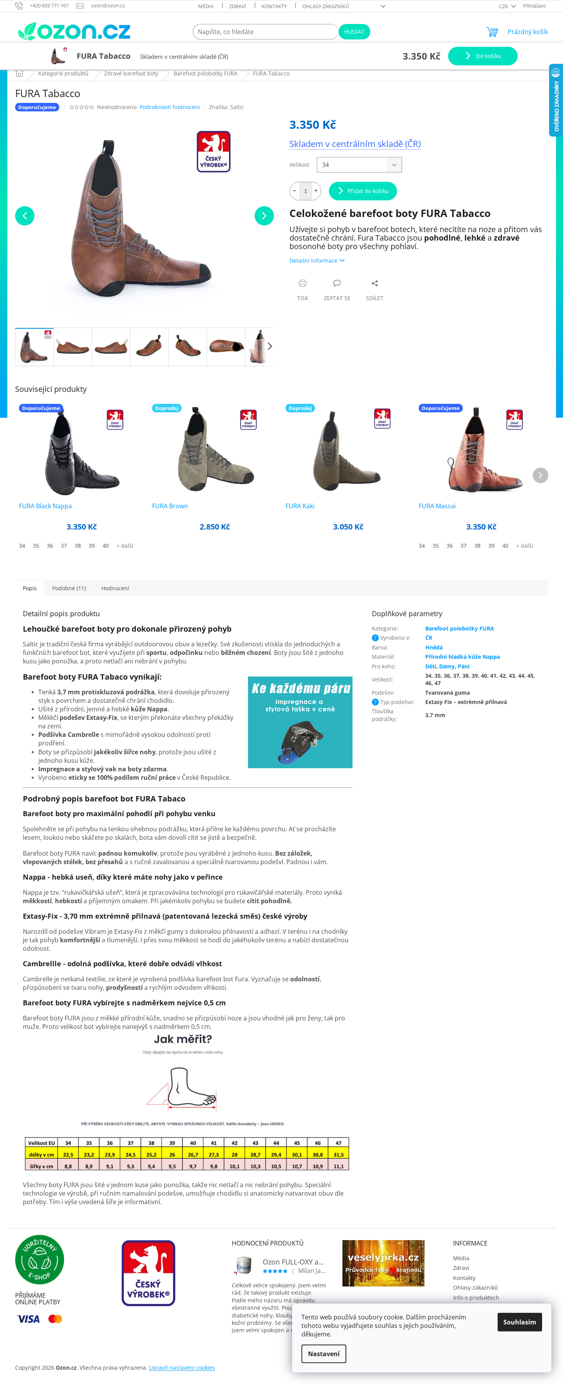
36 (50, 545)
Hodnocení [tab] (115, 588)
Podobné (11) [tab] (69, 588)
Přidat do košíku (368, 191)
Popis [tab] (30, 588)
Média (206, 6)
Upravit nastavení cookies (182, 1367)
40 (106, 545)
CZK (504, 6)
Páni (463, 666)
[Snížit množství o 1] (294, 191)
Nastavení (324, 1354)
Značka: (226, 107)
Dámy (447, 666)
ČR (428, 637)
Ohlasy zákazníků (325, 6)
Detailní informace (313, 260)
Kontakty (274, 6)
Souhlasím (519, 1322)
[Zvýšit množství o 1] (316, 191)
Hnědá (434, 647)
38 (78, 545)
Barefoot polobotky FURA (459, 628)
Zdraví (237, 6)
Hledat (354, 31)
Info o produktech (476, 1297)
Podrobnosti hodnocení (170, 107)
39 (92, 545)
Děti (430, 666)
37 (64, 545)
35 (36, 545)
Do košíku (488, 56)
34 (22, 545)
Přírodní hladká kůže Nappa (462, 656)
